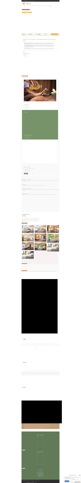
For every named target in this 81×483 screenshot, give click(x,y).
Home (24, 5)
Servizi (30, 5)
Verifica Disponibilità (54, 34)
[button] (79, 475)
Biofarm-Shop (43, 5)
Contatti (50, 5)
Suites (27, 5)
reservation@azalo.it (26, 53)
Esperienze (33, 5)
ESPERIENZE (40, 277)
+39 (38, 474)
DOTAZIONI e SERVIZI (30, 69)
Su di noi (47, 5)
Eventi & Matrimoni (38, 5)
